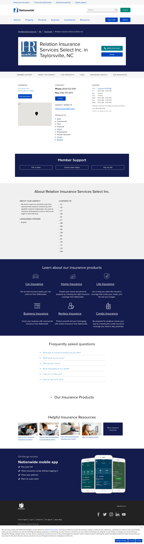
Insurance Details (98, 75)
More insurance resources (115, 429)
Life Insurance (105, 284)
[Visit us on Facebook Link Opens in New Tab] (98, 516)
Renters (60, 140)
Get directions (25, 96)
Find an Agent (22, 520)
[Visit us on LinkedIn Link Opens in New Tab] (117, 516)
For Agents (48, 520)
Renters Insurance (69, 313)
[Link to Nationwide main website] (24, 13)
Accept (131, 541)
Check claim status (76, 168)
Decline (139, 541)
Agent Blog (58, 520)
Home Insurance (71, 284)
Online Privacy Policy (51, 530)
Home (59, 129)
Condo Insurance (107, 313)
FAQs (82, 75)
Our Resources (120, 75)
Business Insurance (36, 313)
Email (112, 54)
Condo (59, 137)
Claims (125, 20)
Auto (59, 119)
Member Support (24, 75)
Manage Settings (121, 541)
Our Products (67, 75)
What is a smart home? (90, 437)
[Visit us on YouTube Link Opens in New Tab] (124, 516)
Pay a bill (111, 20)
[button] (36, 114)
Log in (125, 10)
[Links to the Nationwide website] (21, 509)
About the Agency (46, 75)
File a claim (41, 168)
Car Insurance (34, 284)
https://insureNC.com (65, 108)
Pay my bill (113, 168)
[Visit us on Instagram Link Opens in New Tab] (111, 516)
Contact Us (39, 520)
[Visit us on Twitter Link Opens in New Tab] (105, 516)
